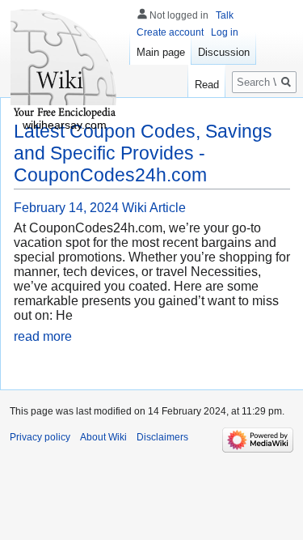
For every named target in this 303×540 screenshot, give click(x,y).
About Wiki (103, 437)
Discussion (224, 52)
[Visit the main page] (64, 65)
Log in (224, 32)
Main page (161, 52)
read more (43, 336)
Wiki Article (154, 208)
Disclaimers (162, 437)
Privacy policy (40, 437)
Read (207, 85)
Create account (170, 32)
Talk (225, 15)
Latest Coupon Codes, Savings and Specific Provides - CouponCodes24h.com (143, 153)
